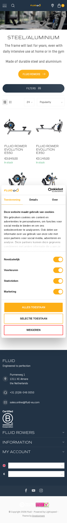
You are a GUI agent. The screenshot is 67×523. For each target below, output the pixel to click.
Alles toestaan (33, 307)
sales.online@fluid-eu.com (25, 402)
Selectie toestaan (33, 318)
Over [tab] (55, 199)
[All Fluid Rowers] (33, 73)
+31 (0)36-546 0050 (22, 392)
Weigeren (33, 329)
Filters (31, 88)
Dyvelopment (38, 515)
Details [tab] (33, 199)
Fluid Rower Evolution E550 (15, 150)
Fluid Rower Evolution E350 (47, 150)
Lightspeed (51, 511)
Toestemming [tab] (12, 199)
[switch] (58, 270)
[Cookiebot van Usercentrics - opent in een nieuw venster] (48, 190)
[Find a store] (52, 5)
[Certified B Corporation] (8, 418)
